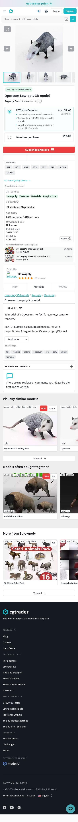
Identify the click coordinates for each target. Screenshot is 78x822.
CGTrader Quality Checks (16, 180)
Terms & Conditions (13, 795)
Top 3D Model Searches (15, 720)
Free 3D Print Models (14, 684)
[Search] (73, 19)
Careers (7, 642)
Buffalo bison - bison (13, 516)
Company (7, 630)
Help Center (9, 648)
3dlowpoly (24, 274)
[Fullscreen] (7, 29)
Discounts (8, 690)
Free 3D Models (11, 678)
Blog (5, 636)
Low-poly (12, 196)
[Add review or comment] (72, 366)
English (43, 796)
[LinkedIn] (5, 807)
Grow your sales (11, 702)
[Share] (63, 157)
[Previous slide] (7, 48)
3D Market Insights (13, 708)
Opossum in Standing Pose (16, 448)
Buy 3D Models (10, 654)
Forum (6, 750)
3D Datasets (9, 666)
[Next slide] (71, 48)
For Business (10, 660)
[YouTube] (12, 807)
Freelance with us (12, 714)
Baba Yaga (65, 516)
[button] (66, 19)
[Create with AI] (39, 11)
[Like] (15, 157)
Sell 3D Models (11, 696)
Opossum (65, 448)
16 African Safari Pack (14, 583)
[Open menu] (4, 11)
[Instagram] (19, 808)
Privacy (31, 795)
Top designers (10, 738)
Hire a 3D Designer (12, 672)
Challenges (9, 744)
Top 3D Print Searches (14, 726)
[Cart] (46, 11)
